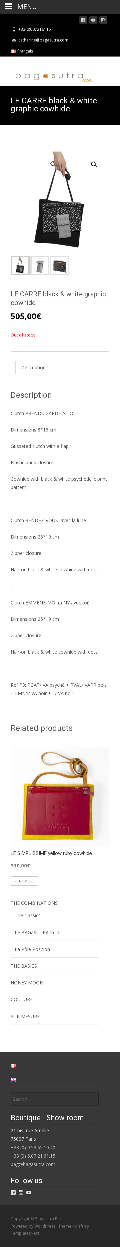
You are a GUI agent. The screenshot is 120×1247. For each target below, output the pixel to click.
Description (33, 367)
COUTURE (22, 999)
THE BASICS (24, 966)
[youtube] (93, 21)
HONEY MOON (27, 982)
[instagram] (103, 21)
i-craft (78, 1226)
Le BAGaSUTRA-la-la (37, 932)
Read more (24, 881)
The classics (28, 915)
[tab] (33, 367)
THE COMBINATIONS (34, 903)
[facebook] (83, 21)
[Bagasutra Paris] (47, 70)
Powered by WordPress (33, 1226)
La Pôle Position (32, 949)
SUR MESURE (25, 1016)
